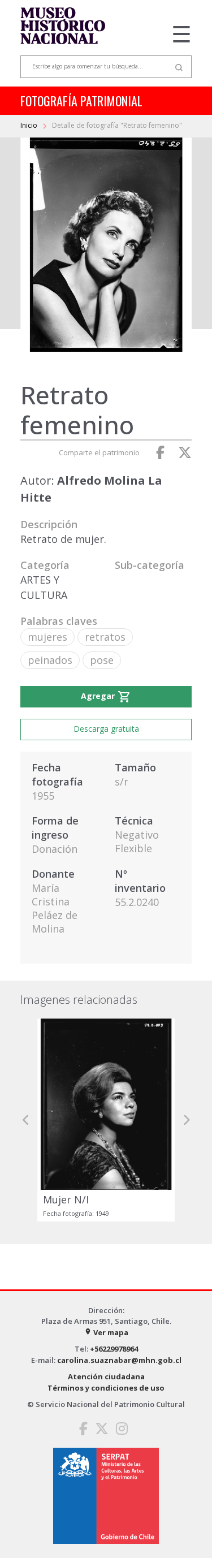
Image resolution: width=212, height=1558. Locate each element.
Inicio (29, 125)
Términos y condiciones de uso (106, 1388)
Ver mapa (106, 1332)
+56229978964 (114, 1349)
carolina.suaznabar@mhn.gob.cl (119, 1360)
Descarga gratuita (106, 728)
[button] (26, 1120)
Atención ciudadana (106, 1376)
